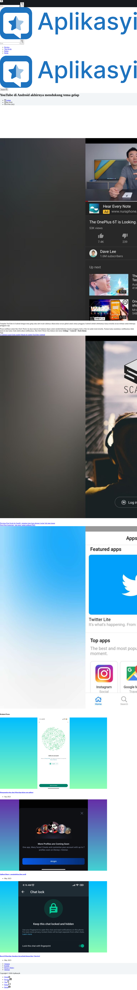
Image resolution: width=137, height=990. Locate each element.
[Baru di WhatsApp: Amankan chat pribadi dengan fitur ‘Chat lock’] (53, 952)
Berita (6, 53)
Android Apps (5, 335)
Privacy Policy (9, 968)
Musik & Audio (26, 335)
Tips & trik (8, 49)
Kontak (6, 966)
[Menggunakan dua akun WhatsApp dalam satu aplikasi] (53, 788)
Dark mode (15, 335)
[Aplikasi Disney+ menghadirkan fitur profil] (53, 870)
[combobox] (10, 43)
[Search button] (22, 42)
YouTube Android (38, 335)
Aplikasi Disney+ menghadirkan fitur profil (13, 874)
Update (8, 100)
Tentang (7, 964)
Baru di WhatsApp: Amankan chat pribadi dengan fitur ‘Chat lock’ (20, 956)
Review (7, 47)
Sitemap (7, 970)
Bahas (6, 51)
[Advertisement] (68, 122)
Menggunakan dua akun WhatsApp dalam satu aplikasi (16, 792)
